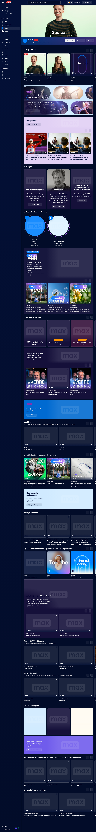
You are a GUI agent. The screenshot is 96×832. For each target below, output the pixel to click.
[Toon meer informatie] (45, 54)
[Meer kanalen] (19, 19)
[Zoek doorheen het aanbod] (19, 36)
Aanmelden (88, 2)
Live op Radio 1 (30, 50)
